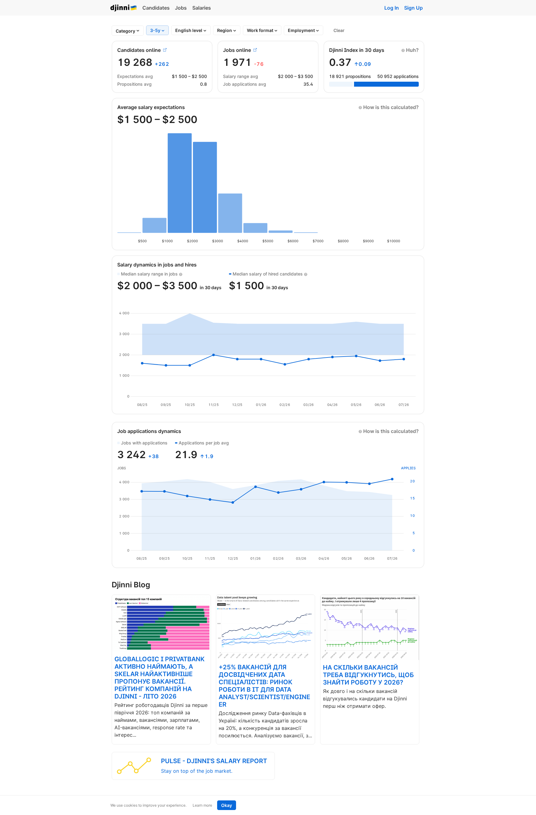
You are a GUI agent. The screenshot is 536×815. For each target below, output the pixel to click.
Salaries (201, 8)
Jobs (181, 8)
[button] (410, 50)
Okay (226, 805)
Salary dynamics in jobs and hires (157, 265)
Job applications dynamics (149, 431)
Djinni (123, 8)
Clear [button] (339, 30)
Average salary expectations (151, 107)
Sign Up (413, 8)
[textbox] (125, 31)
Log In (391, 8)
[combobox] (125, 31)
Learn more (202, 805)
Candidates (156, 8)
